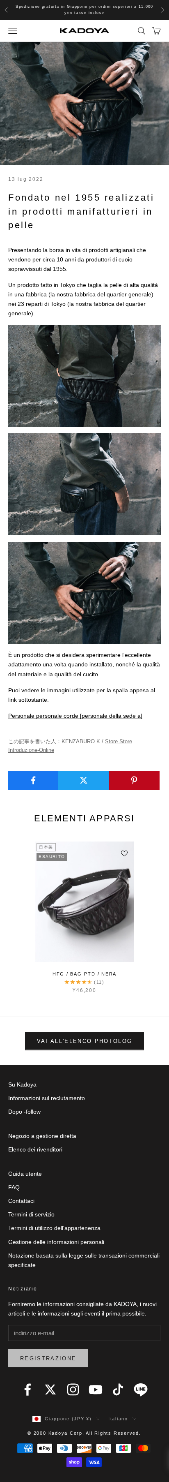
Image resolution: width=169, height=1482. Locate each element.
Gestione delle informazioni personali (56, 1242)
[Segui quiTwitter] (50, 1389)
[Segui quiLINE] (140, 1389)
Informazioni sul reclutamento (46, 1098)
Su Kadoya (22, 1084)
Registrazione (48, 1358)
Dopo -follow (24, 1111)
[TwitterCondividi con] (84, 780)
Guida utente (25, 1173)
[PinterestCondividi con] (134, 780)
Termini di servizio (31, 1214)
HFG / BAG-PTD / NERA (84, 973)
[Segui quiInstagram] (73, 1389)
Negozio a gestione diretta (42, 1136)
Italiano (118, 1418)
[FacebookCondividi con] (33, 780)
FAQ (14, 1187)
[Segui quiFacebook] (27, 1389)
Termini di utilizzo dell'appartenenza (54, 1228)
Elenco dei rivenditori (35, 1149)
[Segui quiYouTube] (95, 1389)
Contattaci (21, 1201)
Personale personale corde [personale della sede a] (75, 715)
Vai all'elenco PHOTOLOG (84, 1041)
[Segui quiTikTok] (118, 1389)
